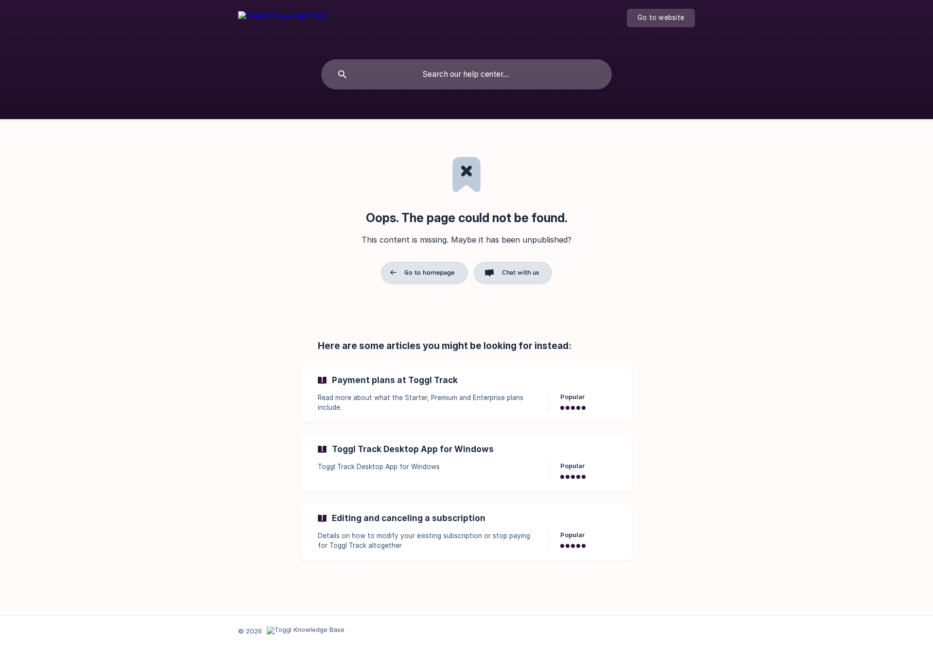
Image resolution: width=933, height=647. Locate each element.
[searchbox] (466, 74)
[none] (283, 24)
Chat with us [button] (520, 272)
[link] (466, 394)
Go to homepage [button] (429, 272)
